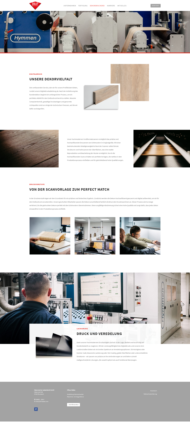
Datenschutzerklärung (150, 394)
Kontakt (155, 6)
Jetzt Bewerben (74, 405)
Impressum (153, 391)
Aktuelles (121, 6)
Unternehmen (70, 6)
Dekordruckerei (97, 6)
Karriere (111, 6)
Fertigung (83, 6)
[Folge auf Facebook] (36, 409)
